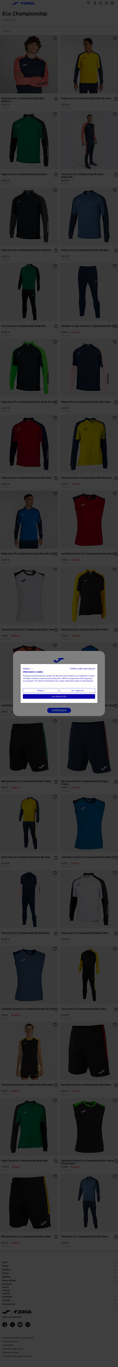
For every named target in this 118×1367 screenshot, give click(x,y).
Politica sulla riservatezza (82, 668)
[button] (28, 669)
